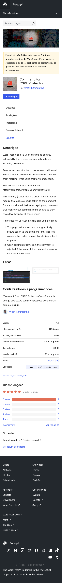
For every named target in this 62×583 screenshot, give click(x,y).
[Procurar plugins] (33, 23)
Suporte (10, 137)
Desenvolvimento (15, 130)
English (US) (53, 360)
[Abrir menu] (57, 4)
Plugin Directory (10, 13)
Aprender (7, 489)
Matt (7, 519)
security (47, 367)
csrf (40, 367)
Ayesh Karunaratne (34, 87)
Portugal (14, 543)
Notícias (7, 470)
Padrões (36, 480)
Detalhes (10, 107)
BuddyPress (11, 530)
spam (55, 367)
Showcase (38, 464)
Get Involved (39, 489)
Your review (9, 424)
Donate (37, 499)
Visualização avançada (15, 375)
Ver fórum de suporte (14, 446)
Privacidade (9, 480)
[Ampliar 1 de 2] (26, 270)
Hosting (7, 475)
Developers (9, 499)
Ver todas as (52, 424)
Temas (36, 470)
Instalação (11, 122)
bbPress (9, 524)
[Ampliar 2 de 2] (55, 270)
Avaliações (11, 115)
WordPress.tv (11, 505)
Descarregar (11, 96)
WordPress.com (12, 514)
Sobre (6, 464)
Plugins (36, 475)
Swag (36, 505)
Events (36, 494)
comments (31, 367)
